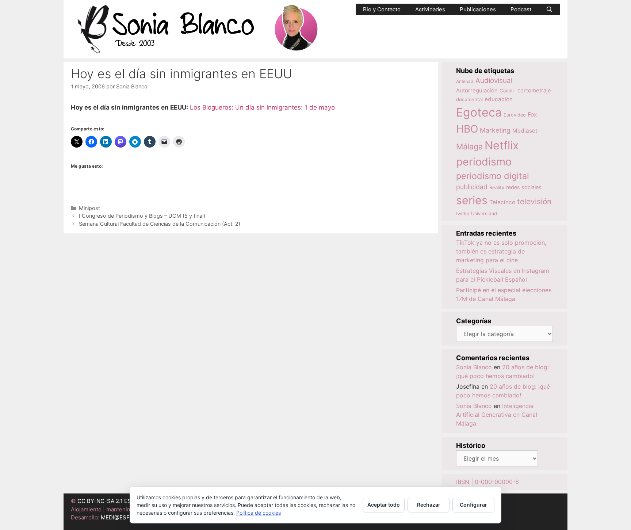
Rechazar (428, 505)
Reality (496, 187)
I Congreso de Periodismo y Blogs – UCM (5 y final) (142, 216)
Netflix (502, 145)
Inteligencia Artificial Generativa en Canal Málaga (496, 414)
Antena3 (465, 81)
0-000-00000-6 (497, 481)
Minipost (89, 208)
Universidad (484, 213)
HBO (467, 129)
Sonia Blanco (474, 367)
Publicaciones (478, 9)
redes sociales (524, 187)
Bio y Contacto (382, 9)
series (471, 200)
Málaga (469, 146)
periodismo (484, 161)
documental (469, 99)
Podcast (520, 9)
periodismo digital (492, 176)
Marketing (495, 130)
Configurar (473, 505)
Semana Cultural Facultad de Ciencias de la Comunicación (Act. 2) (159, 224)
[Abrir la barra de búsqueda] (549, 9)
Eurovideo (515, 115)
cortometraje (534, 90)
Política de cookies (258, 513)
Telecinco (502, 202)
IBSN (462, 481)
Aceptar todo (383, 505)
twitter (462, 213)
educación (499, 99)
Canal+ (508, 91)
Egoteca (479, 112)
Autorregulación (477, 90)
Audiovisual (493, 80)
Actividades (430, 9)
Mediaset (525, 130)
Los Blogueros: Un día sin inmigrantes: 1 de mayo (262, 107)
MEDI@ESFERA (120, 517)
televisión (534, 201)
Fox (532, 114)
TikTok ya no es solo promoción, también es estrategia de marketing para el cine (501, 251)
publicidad (471, 187)
